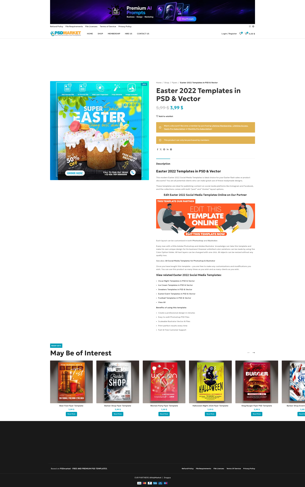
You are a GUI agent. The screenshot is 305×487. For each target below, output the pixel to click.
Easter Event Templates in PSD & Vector (176, 294)
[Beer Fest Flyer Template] (71, 382)
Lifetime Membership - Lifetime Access (230, 126)
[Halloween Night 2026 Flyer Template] (210, 382)
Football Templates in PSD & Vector (174, 298)
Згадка (167, 477)
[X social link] (161, 149)
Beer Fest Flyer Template (71, 405)
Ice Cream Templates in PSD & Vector (175, 285)
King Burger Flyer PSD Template (257, 405)
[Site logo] (65, 33)
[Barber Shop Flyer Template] (117, 382)
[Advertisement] (152, 60)
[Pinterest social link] (253, 26)
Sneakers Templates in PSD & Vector (175, 289)
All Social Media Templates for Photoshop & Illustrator (190, 261)
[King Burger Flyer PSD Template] (256, 382)
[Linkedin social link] (167, 149)
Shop (166, 82)
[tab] (163, 163)
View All (162, 302)
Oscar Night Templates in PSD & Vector (176, 281)
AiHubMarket (155, 477)
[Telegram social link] (171, 149)
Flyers (174, 82)
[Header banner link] (152, 12)
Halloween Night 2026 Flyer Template (210, 405)
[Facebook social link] (157, 149)
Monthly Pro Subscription (200, 129)
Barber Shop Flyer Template (117, 405)
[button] (248, 352)
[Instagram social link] (249, 26)
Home (159, 82)
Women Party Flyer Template (164, 405)
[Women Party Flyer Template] (164, 382)
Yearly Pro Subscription (174, 129)
